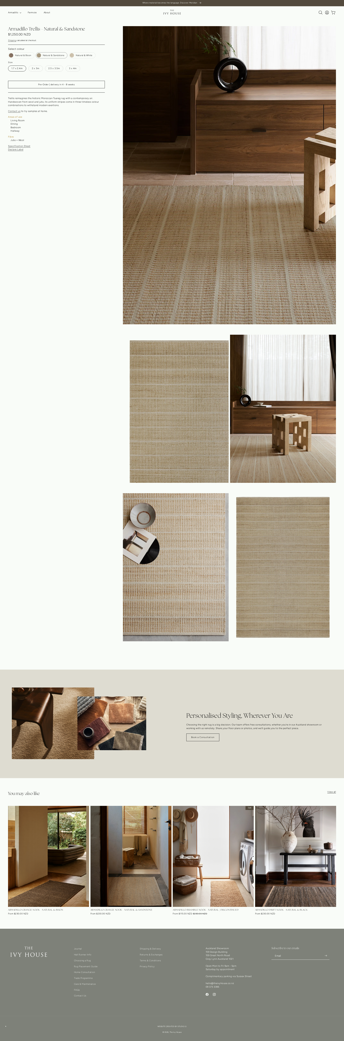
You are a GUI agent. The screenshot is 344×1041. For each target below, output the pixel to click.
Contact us (14, 111)
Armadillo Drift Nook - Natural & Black (281, 910)
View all (331, 791)
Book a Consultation (202, 737)
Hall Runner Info (82, 954)
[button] (14, 12)
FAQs (77, 990)
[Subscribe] (325, 955)
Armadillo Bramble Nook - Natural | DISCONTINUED (205, 910)
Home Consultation (84, 972)
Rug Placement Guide (86, 966)
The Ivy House (176, 1032)
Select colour (16, 49)
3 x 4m (73, 68)
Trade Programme (83, 978)
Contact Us (80, 995)
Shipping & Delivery (150, 948)
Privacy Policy (147, 966)
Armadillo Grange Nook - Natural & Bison (35, 910)
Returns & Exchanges (151, 954)
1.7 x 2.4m (17, 68)
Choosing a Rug (82, 960)
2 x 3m (35, 68)
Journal (78, 948)
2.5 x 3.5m (54, 68)
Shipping (12, 40)
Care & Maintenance (85, 984)
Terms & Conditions (150, 960)
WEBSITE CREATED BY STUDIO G (172, 1026)
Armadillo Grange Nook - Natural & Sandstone (121, 910)
